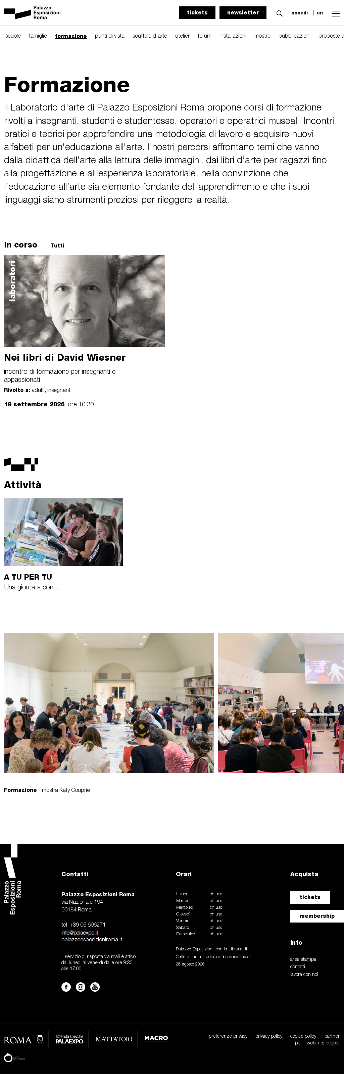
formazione (71, 36)
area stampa (303, 959)
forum (204, 36)
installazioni (232, 36)
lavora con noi (304, 975)
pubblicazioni (294, 36)
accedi (299, 12)
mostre (262, 36)
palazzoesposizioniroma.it (91, 940)
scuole (13, 36)
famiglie (38, 36)
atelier (182, 36)
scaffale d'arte (150, 36)
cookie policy (303, 1036)
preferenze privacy (228, 1036)
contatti (297, 967)
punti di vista (110, 36)
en (320, 12)
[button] (278, 12)
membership (317, 916)
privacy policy (268, 1036)
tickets (197, 12)
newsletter (243, 12)
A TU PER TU (28, 577)
